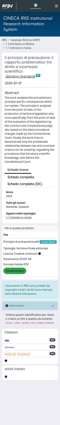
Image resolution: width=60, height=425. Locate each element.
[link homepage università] (36, 6)
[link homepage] (9, 6)
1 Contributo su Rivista (20, 44)
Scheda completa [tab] (21, 177)
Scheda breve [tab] (17, 170)
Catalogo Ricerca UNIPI (25, 40)
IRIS (4, 40)
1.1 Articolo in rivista (18, 48)
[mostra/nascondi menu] (56, 6)
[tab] (47, 183)
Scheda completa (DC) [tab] (25, 184)
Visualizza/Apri (15, 271)
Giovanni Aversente (20, 76)
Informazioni (16, 305)
